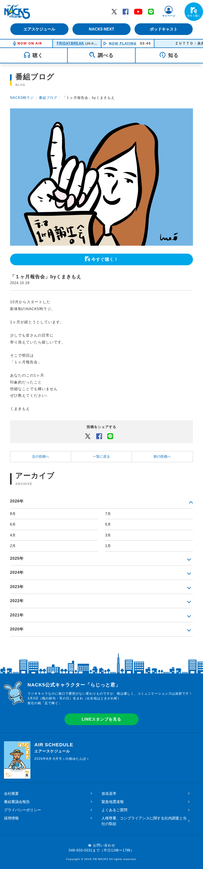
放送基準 (109, 793)
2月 (13, 546)
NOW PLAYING (122, 43)
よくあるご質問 (114, 810)
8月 (13, 514)
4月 (13, 535)
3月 (108, 535)
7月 (108, 514)
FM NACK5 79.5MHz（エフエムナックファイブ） (17, 11)
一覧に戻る (101, 456)
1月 (108, 546)
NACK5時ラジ (22, 98)
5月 (108, 524)
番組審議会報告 (17, 802)
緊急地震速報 (113, 802)
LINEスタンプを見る (101, 719)
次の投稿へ (40, 456)
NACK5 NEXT (101, 29)
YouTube (138, 11)
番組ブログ (48, 98)
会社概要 (11, 793)
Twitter (114, 11)
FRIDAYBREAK (70, 43)
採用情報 (11, 818)
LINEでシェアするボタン (110, 436)
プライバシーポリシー (22, 810)
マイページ (168, 15)
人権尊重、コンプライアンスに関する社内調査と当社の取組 (144, 821)
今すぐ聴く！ (104, 259)
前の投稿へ (162, 456)
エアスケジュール (39, 29)
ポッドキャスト (164, 29)
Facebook (125, 11)
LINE (151, 11)
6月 (13, 524)
